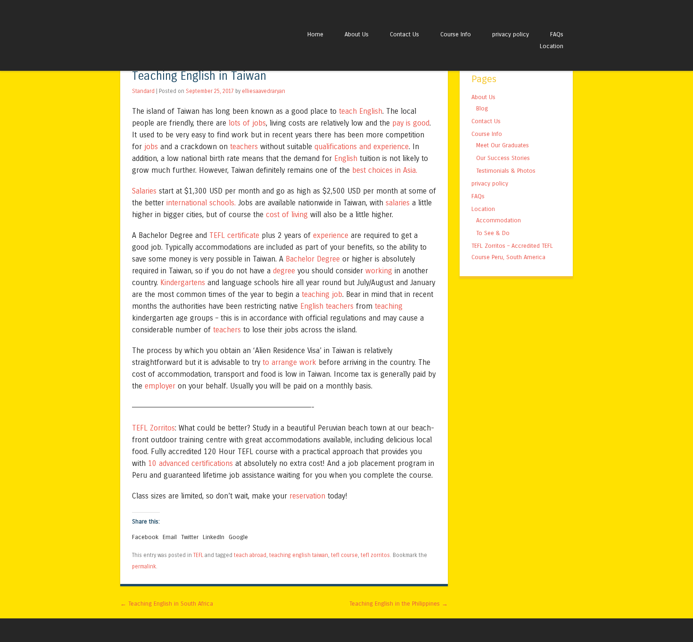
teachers (244, 146)
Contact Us (404, 34)
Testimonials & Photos (506, 170)
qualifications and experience (361, 146)
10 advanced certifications (190, 463)
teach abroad (250, 555)
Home (315, 34)
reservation (307, 495)
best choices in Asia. (384, 170)
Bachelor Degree (313, 258)
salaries (398, 202)
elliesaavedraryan (263, 91)
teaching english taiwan (298, 555)
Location (551, 46)
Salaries (144, 190)
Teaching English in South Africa (166, 603)
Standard (143, 91)
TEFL (198, 555)
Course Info (455, 34)
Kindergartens (182, 282)
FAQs (556, 34)
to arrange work (289, 362)
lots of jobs (247, 122)
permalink (144, 566)
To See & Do (493, 233)
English (345, 158)
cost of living (287, 214)
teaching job (322, 294)
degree (284, 270)
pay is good (410, 122)
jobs (151, 146)
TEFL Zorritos (153, 427)
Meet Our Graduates (502, 145)
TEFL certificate (234, 235)
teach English (360, 111)
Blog (482, 108)
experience (330, 235)
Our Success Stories (503, 157)
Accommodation (498, 220)
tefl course (344, 555)
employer (160, 385)
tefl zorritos (375, 555)
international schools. (201, 202)
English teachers (327, 306)
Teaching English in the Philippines (398, 603)
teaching (389, 306)
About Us (357, 34)
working (378, 270)
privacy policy (510, 34)
